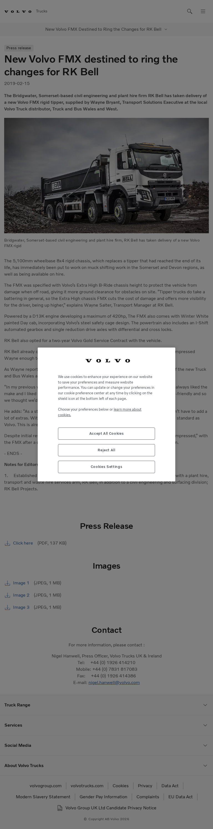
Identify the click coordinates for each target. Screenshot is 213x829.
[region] (106, 414)
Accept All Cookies (106, 433)
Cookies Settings (107, 467)
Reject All (106, 450)
